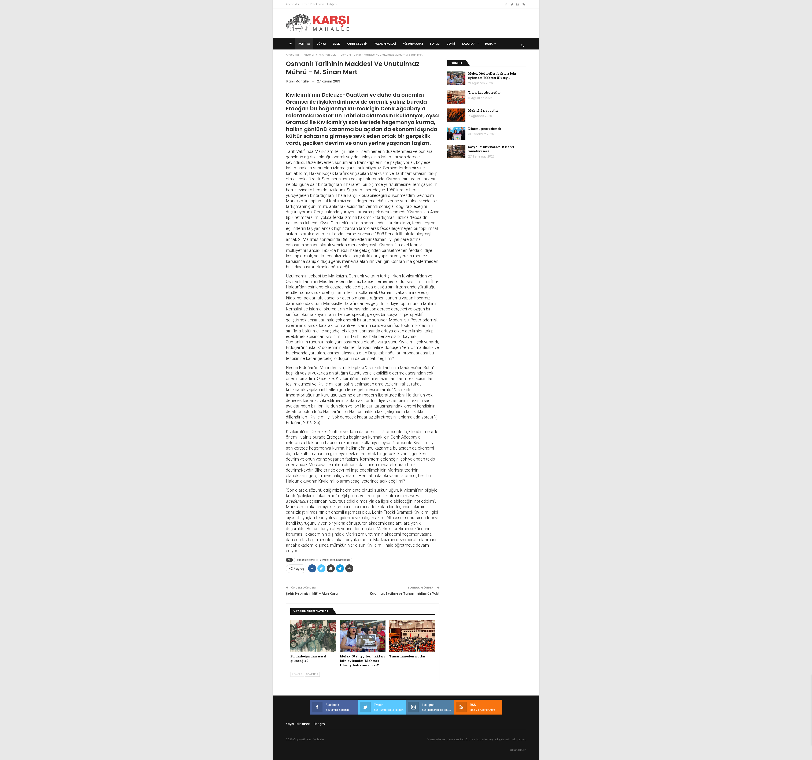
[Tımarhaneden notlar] (412, 636)
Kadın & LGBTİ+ (357, 43)
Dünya (321, 43)
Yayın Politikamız (313, 4)
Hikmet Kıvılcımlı (305, 559)
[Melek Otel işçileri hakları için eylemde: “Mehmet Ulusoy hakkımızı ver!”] (362, 636)
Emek (336, 43)
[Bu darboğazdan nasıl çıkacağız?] (313, 636)
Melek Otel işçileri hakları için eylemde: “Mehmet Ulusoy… (492, 75)
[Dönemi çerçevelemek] (456, 133)
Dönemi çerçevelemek (484, 129)
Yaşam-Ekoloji (385, 43)
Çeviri (450, 43)
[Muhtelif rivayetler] (456, 115)
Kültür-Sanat (413, 43)
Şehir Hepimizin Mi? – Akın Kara (312, 593)
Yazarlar (468, 43)
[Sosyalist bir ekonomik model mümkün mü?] (456, 151)
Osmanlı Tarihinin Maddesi (335, 559)
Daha (489, 43)
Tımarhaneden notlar (484, 93)
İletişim (332, 4)
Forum (435, 43)
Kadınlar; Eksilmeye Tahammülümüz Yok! (404, 593)
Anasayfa (292, 4)
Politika (304, 43)
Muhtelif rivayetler (483, 110)
